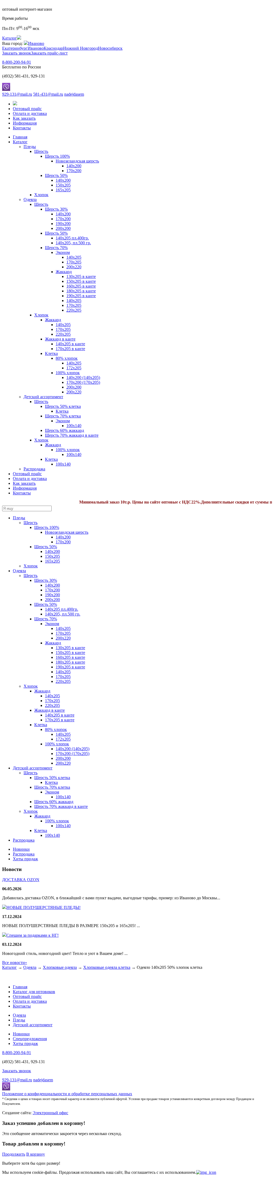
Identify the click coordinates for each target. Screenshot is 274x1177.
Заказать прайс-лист (49, 53)
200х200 (63, 228)
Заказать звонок (16, 53)
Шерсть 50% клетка (63, 406)
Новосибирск (110, 48)
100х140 (63, 464)
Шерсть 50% (56, 175)
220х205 (73, 310)
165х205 (63, 190)
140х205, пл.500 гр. (73, 243)
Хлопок (41, 194)
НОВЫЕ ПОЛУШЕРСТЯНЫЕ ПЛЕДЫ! (43, 907)
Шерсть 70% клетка (63, 416)
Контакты (22, 128)
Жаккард (64, 271)
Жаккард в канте (60, 339)
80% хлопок (67, 358)
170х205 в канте (70, 348)
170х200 (63, 218)
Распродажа (34, 469)
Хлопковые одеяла (60, 967)
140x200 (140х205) (83, 377)
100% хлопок (68, 372)
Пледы (30, 146)
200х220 (73, 267)
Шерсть (41, 151)
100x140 (73, 425)
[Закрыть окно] (206, 1172)
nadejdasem (74, 94)
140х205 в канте (70, 344)
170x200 (73, 170)
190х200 (63, 223)
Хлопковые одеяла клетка (106, 967)
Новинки (21, 849)
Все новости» (14, 962)
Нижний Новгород (80, 48)
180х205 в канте (81, 291)
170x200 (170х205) (83, 382)
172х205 (73, 368)
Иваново (36, 43)
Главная (20, 137)
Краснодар (53, 48)
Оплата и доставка (30, 113)
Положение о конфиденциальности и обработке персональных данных (67, 1093)
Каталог (20, 142)
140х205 (73, 257)
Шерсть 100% (57, 156)
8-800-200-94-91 (16, 62)
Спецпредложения (30, 1038)
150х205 (63, 185)
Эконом (63, 252)
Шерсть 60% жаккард (64, 430)
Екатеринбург (15, 48)
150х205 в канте (81, 281)
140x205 (63, 324)
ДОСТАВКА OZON (20, 879)
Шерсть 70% (56, 247)
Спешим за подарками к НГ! (32, 935)
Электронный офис (50, 1112)
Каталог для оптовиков (34, 991)
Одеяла (30, 199)
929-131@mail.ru (17, 94)
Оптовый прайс (27, 108)
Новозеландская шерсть (77, 161)
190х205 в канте (81, 295)
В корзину (35, 1154)
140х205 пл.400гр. (72, 238)
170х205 (73, 262)
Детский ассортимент (43, 396)
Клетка (51, 353)
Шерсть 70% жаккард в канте (71, 435)
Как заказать (24, 118)
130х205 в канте (81, 276)
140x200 (63, 180)
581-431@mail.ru (48, 94)
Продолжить (13, 1154)
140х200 (73, 166)
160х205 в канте (81, 286)
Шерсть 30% (56, 209)
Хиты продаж (25, 859)
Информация (25, 123)
